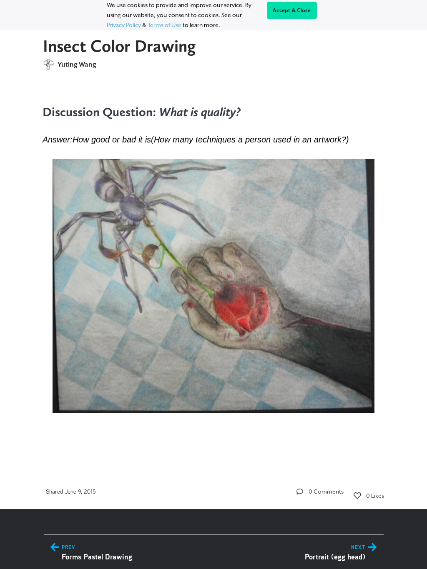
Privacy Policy (124, 25)
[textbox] (214, 258)
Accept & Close (292, 10)
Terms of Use (164, 25)
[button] (299, 491)
